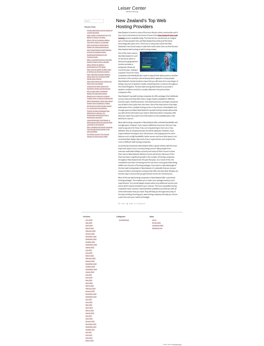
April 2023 (89, 308)
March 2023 (90, 310)
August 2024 (90, 272)
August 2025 (90, 247)
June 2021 (89, 335)
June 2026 (89, 220)
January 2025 (90, 261)
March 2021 (90, 340)
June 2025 (89, 253)
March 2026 (90, 228)
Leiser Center (132, 8)
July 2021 (89, 332)
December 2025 (91, 236)
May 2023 (89, 305)
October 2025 (90, 242)
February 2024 (90, 288)
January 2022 (90, 321)
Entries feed (156, 223)
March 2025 (90, 256)
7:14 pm (123, 203)
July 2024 (89, 275)
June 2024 (89, 277)
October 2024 (90, 267)
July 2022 (89, 316)
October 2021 (90, 330)
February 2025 (90, 258)
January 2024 (90, 291)
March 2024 (90, 286)
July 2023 (89, 299)
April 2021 (89, 338)
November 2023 (91, 297)
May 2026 (89, 223)
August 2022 (90, 313)
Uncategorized (140, 203)
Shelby (131, 203)
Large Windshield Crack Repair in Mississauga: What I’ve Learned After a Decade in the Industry (99, 122)
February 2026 (90, 231)
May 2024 (89, 280)
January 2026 (90, 234)
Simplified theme (177, 344)
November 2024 (91, 264)
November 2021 (91, 327)
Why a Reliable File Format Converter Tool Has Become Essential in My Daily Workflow (100, 129)
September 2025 (91, 245)
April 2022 (89, 319)
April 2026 (89, 225)
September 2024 (91, 269)
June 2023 (89, 302)
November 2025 (91, 239)
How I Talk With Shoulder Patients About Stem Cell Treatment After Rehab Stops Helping (98, 77)
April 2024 (89, 283)
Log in (154, 220)
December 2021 (91, 324)
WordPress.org (157, 228)
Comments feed (157, 225)
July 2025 (89, 250)
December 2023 (91, 294)
